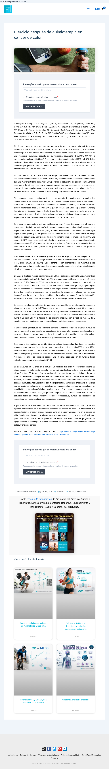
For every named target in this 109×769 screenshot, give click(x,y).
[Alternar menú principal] (88, 9)
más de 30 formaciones (39, 499)
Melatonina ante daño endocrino (75, 700)
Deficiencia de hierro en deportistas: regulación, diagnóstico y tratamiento (76, 626)
